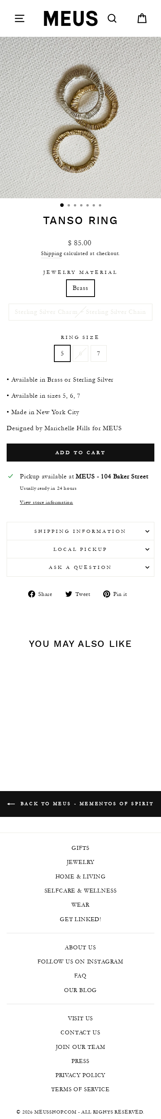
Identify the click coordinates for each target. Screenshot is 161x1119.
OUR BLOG (80, 990)
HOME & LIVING (80, 876)
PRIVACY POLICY (80, 1075)
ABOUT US (80, 947)
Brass (80, 288)
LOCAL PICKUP (80, 549)
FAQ (80, 976)
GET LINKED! (80, 919)
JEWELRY (81, 862)
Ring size (80, 337)
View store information (46, 502)
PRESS (80, 1061)
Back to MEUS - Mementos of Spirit (86, 803)
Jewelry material (80, 272)
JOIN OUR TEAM (81, 1047)
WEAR (80, 905)
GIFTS (80, 848)
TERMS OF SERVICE (80, 1089)
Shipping (51, 253)
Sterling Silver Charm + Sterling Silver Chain (80, 312)
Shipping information (80, 531)
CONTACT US (80, 1032)
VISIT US (80, 1018)
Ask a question (81, 567)
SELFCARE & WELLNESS (81, 890)
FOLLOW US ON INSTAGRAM (80, 961)
